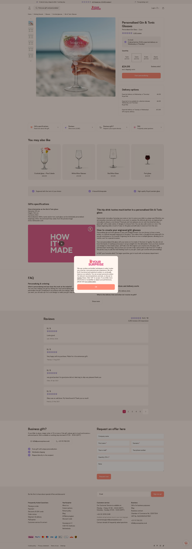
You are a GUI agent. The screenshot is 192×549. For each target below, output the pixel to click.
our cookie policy (90, 282)
